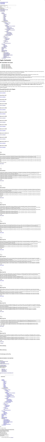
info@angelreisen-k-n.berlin (4, 2)
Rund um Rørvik (9, 33)
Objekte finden (6, 20)
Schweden (5, 15)
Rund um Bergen (9, 27)
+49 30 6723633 (2, 10)
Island (4, 36)
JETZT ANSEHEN (3, 92)
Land (0, 6)
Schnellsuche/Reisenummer (4, 5)
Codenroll (11, 437)
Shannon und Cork (8, 43)
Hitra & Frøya (9, 32)
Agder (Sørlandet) (7, 389)
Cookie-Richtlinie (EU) (7, 53)
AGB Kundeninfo (6, 52)
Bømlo (8, 26)
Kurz (4, 44)
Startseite (3, 12)
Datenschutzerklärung (7, 54)
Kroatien (5, 16)
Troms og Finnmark (8, 35)
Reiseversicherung (4, 371)
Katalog (3, 48)
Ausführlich (5, 45)
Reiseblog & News (4, 50)
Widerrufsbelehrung (6, 55)
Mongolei (5, 19)
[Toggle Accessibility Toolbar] (0, 426)
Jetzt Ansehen (2, 163)
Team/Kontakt (4, 370)
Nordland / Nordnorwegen (9, 34)
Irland (4, 17)
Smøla (8, 30)
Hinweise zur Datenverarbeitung (8, 421)
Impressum (5, 56)
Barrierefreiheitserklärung (7, 57)
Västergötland (7, 39)
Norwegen (5, 14)
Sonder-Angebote (4, 414)
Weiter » (2, 343)
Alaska (4, 385)
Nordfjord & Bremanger (10, 28)
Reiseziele (3, 13)
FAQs (2, 49)
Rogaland (6, 23)
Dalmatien (6, 41)
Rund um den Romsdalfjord (11, 396)
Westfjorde (6, 403)
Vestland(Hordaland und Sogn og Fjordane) (10, 25)
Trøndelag (6, 31)
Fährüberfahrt (5, 46)
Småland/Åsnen (7, 38)
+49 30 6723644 (2, 3)
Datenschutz (1, 372)
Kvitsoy (8, 24)
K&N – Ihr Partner (4, 369)
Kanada (5, 18)
